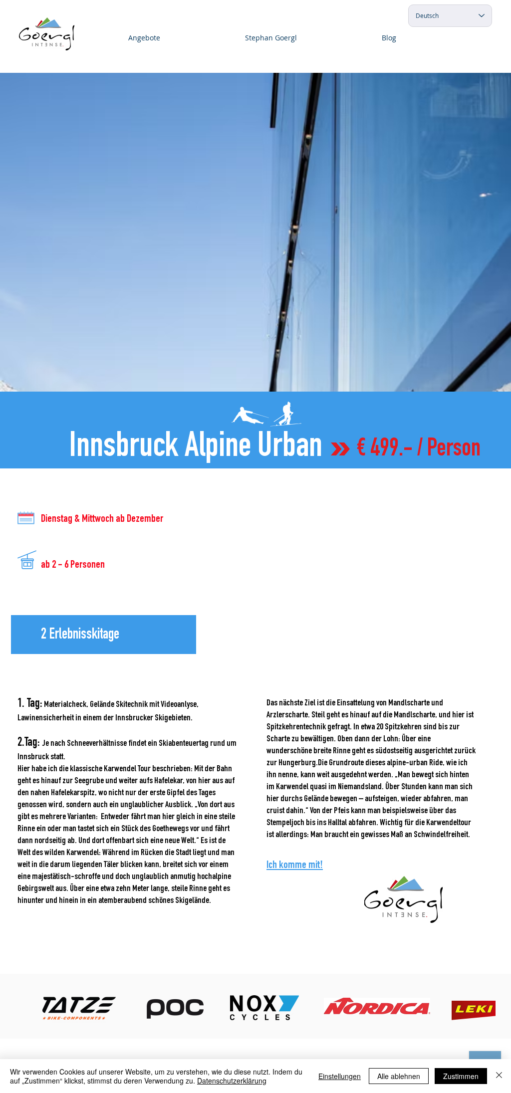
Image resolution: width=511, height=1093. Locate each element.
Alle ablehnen (398, 1076)
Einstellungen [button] (339, 1076)
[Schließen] (499, 1076)
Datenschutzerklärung (231, 1081)
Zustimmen (461, 1076)
